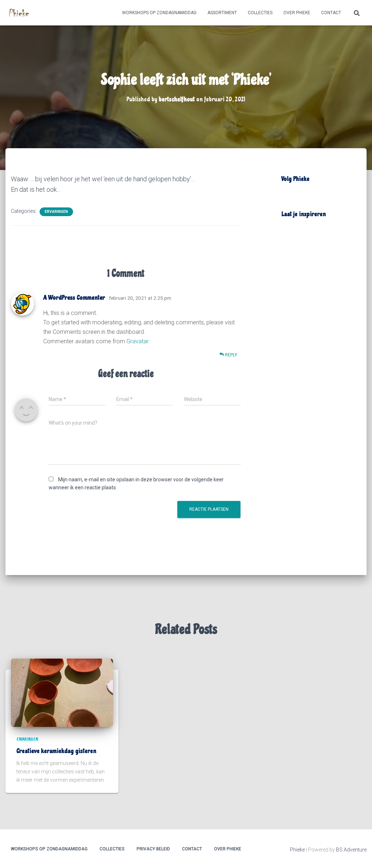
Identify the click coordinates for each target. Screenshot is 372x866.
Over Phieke (296, 12)
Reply (230, 354)
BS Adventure (351, 850)
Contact (331, 12)
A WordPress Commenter (74, 298)
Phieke (297, 850)
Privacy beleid (153, 848)
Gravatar (137, 341)
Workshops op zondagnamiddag (159, 12)
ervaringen (56, 212)
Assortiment (222, 12)
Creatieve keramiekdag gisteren (56, 751)
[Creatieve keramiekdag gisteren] (62, 692)
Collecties (260, 12)
